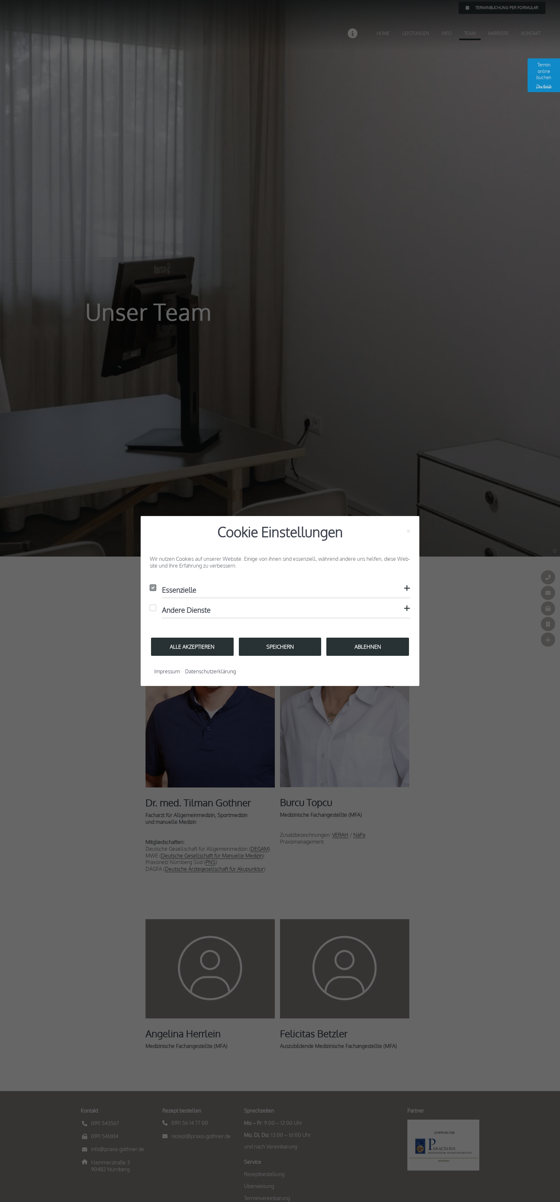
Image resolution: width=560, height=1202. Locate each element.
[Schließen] (408, 531)
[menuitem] (167, 671)
